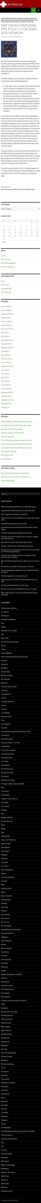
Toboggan (4, 1120)
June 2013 (4, 374)
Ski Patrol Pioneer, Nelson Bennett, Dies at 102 (16, 533)
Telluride (4, 1109)
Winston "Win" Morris (8, 1172)
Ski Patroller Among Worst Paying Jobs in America (17, 566)
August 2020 (5, 306)
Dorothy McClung (7, 769)
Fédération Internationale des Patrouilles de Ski (16, 444)
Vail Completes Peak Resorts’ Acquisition (14, 514)
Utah (2, 1142)
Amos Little (5, 638)
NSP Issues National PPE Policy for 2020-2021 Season (18, 507)
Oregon (3, 970)
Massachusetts (6, 899)
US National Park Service (9, 1139)
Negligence (4, 937)
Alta (2, 634)
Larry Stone (5, 866)
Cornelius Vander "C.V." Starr (10, 743)
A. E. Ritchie (5, 612)
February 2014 (6, 359)
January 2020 (5, 310)
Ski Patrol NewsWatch (8, 263)
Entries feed (5, 285)
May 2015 (4, 332)
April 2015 (4, 336)
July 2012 (4, 407)
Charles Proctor (6, 716)
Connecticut (5, 735)
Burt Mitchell (5, 679)
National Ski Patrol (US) (8, 451)
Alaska (3, 627)
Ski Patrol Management (8, 1053)
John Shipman (5, 847)
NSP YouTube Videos (8, 480)
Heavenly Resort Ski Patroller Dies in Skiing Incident (18, 188)
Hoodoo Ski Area (6, 821)
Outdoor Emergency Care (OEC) (11, 974)
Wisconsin (4, 1180)
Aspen (3, 649)
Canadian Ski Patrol (7, 436)
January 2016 (5, 325)
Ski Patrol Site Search (8, 267)
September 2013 (6, 366)
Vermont (4, 1150)
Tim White (4, 1112)
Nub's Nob (4, 963)
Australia (4, 660)
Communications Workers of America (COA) (15, 731)
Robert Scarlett (6, 1023)
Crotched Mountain (7, 754)
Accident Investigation (8, 619)
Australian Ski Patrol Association (11, 429)
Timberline (4, 1116)
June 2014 (4, 351)
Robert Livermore (7, 1019)
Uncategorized (6, 1127)
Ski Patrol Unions (6, 1056)
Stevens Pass (5, 1094)
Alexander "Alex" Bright (9, 630)
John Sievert (5, 851)
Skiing (3, 1068)
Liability (3, 873)
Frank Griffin (5, 795)
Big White (4, 668)
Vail (2, 1146)
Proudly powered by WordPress (10, 1200)
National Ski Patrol (12, 20)
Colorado (4, 728)
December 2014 (6, 340)
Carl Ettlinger (5, 713)
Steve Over (4, 1090)
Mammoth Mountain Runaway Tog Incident (15, 473)
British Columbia (6, 675)
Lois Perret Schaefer (7, 877)
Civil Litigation (6, 724)
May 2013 (4, 377)
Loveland (4, 881)
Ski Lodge (31, 22)
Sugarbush (4, 1101)
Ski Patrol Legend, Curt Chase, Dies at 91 (14, 576)
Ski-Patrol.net (16, 36)
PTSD (3, 1004)
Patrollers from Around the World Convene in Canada (18, 589)
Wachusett (4, 1157)
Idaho (3, 825)
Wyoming (4, 1187)
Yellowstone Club (7, 1191)
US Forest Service (6, 1135)
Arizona (3, 645)
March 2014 (5, 355)
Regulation (4, 1008)
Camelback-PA (6, 694)
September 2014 (6, 347)
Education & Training (8, 18)
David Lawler (5, 765)
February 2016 (6, 321)
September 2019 (6, 314)
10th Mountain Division (9, 608)
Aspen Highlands (6, 653)
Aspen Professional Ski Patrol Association (14, 657)
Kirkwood (4, 858)
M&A (3, 885)
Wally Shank (5, 1161)
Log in (3, 281)
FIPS (2, 787)
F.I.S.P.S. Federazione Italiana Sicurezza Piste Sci (16, 440)
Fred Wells (4, 802)
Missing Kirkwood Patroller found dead (14, 523)
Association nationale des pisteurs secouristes (16, 425)
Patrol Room (9, 22)
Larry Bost (4, 862)
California (4, 690)
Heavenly (4, 810)
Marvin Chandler (6, 896)
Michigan (4, 903)
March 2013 (5, 385)
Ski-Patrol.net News (7, 1064)
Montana (4, 911)
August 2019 (5, 318)
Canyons (4, 709)
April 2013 (4, 381)
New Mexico (5, 952)
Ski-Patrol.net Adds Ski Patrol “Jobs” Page (14, 585)
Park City (4, 978)
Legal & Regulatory (7, 870)
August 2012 (5, 403)
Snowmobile (5, 1079)
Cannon (3, 705)
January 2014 (5, 362)
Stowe (3, 1097)
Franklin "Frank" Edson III (9, 799)
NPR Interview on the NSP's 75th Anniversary (16, 477)
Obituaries (4, 967)
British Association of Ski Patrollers (12, 433)
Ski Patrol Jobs (6, 259)
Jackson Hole (5, 836)
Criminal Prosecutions (8, 750)
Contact (3, 255)
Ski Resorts (4, 1060)
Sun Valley (4, 1105)
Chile (3, 720)
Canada (3, 698)
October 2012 (5, 396)
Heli (2, 814)
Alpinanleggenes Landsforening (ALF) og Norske (16, 421)
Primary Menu (38, 10)
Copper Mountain (7, 739)
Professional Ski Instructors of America (14, 1000)
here (2, 176)
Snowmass (4, 1075)
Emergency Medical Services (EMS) (12, 784)
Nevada (3, 944)
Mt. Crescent (5, 922)
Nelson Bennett (6, 941)
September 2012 (6, 400)
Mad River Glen (6, 888)
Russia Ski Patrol (6, 459)
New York (4, 956)
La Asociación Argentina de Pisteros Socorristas (16, 448)
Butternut (4, 683)
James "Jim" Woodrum (8, 840)
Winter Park (5, 1176)
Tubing (3, 1124)
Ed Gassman (5, 776)
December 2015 (6, 329)
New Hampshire (6, 948)
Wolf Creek (5, 1183)
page (33, 168)
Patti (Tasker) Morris (7, 989)
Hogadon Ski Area (7, 817)
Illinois (3, 828)
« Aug (3, 242)
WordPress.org (6, 292)
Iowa (2, 832)
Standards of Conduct (8, 1083)
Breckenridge (5, 672)
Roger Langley (5, 1026)
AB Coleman (5, 615)
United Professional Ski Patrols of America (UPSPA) (18, 1131)
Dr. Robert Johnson (7, 772)
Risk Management (21, 22)
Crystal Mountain (7, 757)
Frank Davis (5, 791)
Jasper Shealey (6, 843)
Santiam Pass (5, 1038)
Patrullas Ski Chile (7, 455)
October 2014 (5, 344)
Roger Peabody (6, 1030)
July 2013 (4, 370)
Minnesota (4, 907)
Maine (3, 892)
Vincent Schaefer (6, 1154)
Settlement (4, 1045)
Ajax (2, 623)
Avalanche (4, 664)
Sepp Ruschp (5, 1041)
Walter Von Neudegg (8, 1165)
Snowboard (5, 1071)
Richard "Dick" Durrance (9, 1012)
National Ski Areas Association (11, 929)
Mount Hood (5, 914)
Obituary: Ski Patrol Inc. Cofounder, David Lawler (17, 546)
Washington (5, 1168)
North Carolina (6, 959)
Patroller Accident (7, 985)
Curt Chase (4, 761)
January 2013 (5, 389)
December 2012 (6, 392)
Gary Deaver (5, 806)
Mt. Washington (6, 926)
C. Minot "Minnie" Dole (8, 686)
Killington (4, 855)
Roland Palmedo (6, 1034)
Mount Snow (5, 918)
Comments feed (6, 288)
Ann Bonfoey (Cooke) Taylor (10, 642)
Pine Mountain (6, 997)
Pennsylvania (5, 993)
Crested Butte (5, 746)
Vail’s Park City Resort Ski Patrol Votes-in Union (16, 542)
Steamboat (4, 1086)
